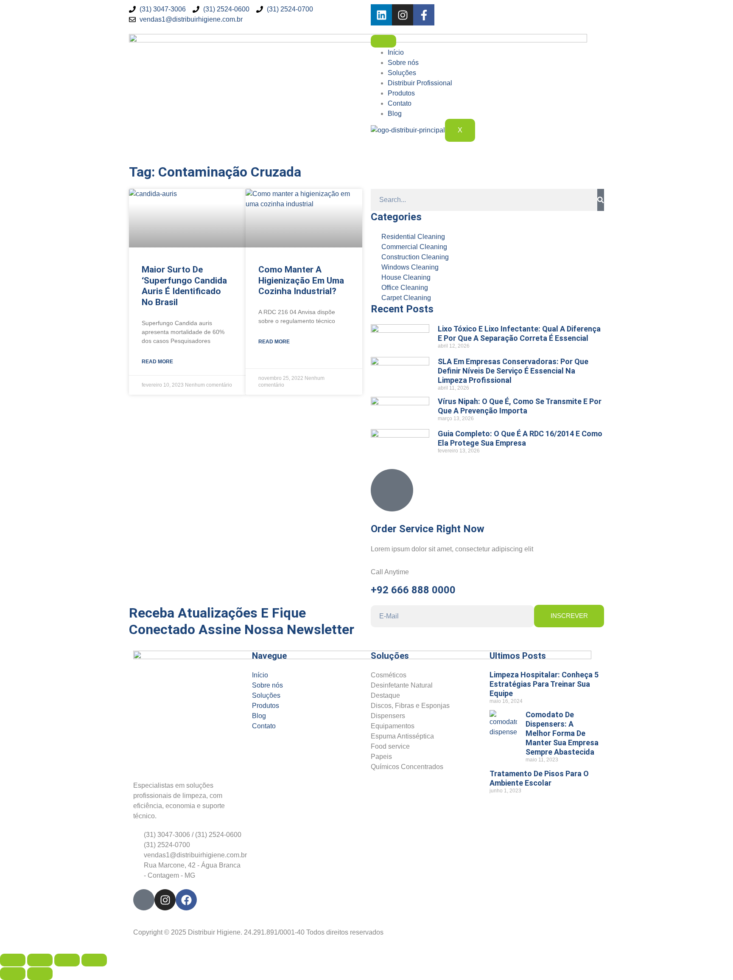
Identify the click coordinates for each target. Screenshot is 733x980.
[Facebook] (186, 899)
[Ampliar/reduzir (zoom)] (12, 960)
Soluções (402, 72)
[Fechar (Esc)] (94, 960)
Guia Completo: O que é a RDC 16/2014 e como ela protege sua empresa (520, 438)
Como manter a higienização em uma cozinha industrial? (301, 280)
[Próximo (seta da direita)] (40, 973)
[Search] (600, 200)
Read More (157, 362)
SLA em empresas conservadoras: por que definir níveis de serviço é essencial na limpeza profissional (513, 371)
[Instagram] (402, 14)
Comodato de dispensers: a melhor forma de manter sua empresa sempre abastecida (562, 733)
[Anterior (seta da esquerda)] (12, 973)
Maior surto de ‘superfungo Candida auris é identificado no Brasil (184, 285)
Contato (399, 103)
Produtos (401, 93)
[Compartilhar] (67, 960)
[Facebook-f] (423, 14)
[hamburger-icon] (383, 41)
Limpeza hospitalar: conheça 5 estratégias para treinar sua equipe (544, 684)
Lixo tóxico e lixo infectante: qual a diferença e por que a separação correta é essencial (519, 333)
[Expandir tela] (40, 960)
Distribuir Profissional (420, 83)
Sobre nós (403, 62)
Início (396, 52)
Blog (395, 113)
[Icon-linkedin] (143, 899)
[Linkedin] (381, 14)
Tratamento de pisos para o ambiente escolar (539, 778)
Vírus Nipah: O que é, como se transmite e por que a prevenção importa (520, 406)
